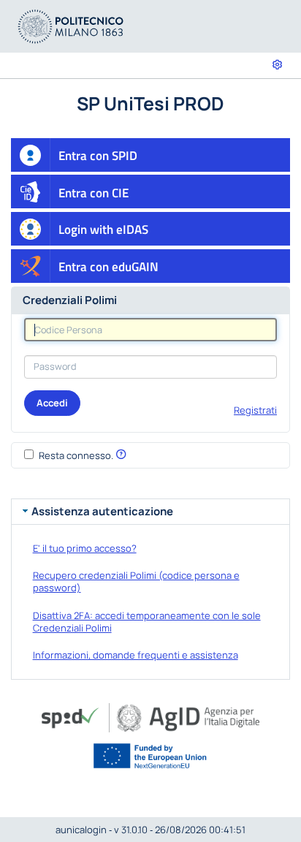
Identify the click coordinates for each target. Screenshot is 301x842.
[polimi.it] (71, 25)
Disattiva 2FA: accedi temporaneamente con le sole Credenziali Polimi (147, 621)
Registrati (255, 410)
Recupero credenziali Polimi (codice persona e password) (136, 581)
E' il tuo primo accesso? (85, 548)
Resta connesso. (76, 455)
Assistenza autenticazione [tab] (102, 511)
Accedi (52, 402)
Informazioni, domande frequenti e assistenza (135, 654)
